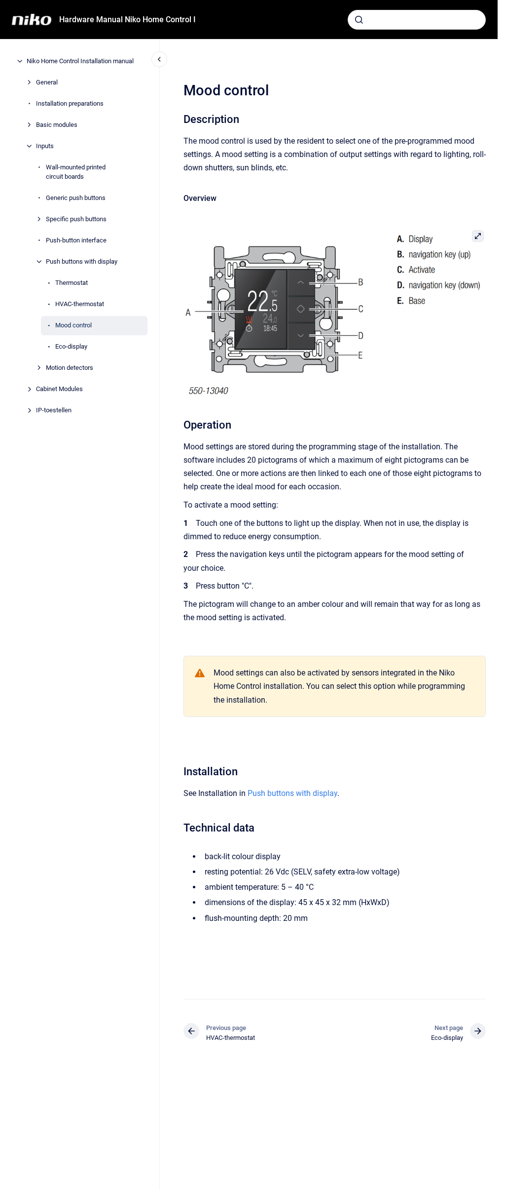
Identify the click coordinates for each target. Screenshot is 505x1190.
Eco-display (71, 346)
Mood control (73, 325)
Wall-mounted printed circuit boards (76, 172)
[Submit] (359, 20)
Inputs (45, 146)
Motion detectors (69, 367)
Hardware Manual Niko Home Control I (127, 19)
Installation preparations (70, 103)
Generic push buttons (76, 197)
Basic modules (56, 124)
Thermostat (71, 282)
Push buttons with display (81, 261)
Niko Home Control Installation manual (80, 61)
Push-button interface (76, 240)
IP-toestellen (54, 410)
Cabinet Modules (59, 389)
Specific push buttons (76, 219)
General (47, 82)
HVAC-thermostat (79, 304)
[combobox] (416, 19)
